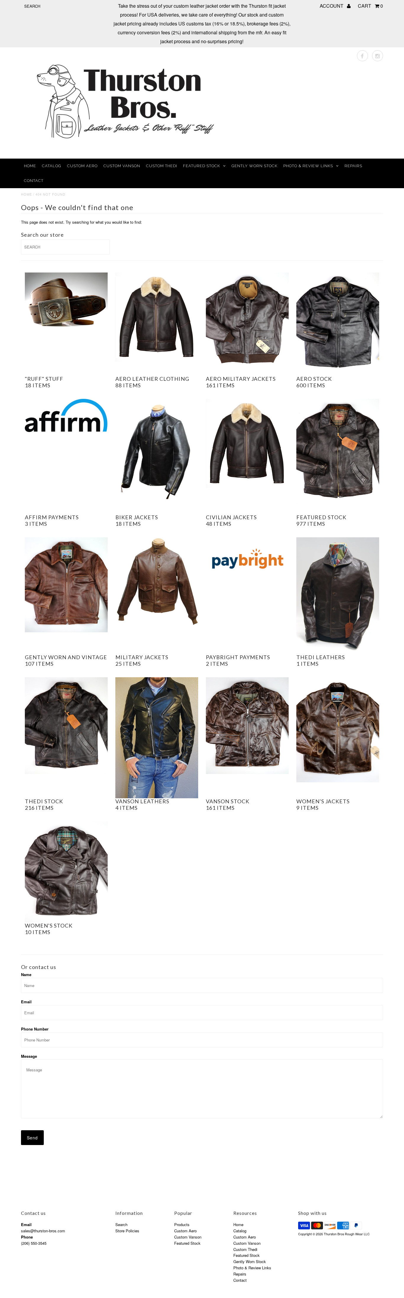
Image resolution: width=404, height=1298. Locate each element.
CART (370, 5)
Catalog (51, 166)
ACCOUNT (332, 5)
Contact (33, 180)
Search (121, 1224)
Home (30, 166)
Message (29, 1056)
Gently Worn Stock (254, 166)
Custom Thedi (161, 166)
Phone (27, 1237)
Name (26, 974)
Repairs (353, 166)
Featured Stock (201, 166)
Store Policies (127, 1230)
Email (26, 1001)
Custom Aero (82, 166)
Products (182, 1224)
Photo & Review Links (308, 166)
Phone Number (35, 1029)
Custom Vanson (122, 166)
